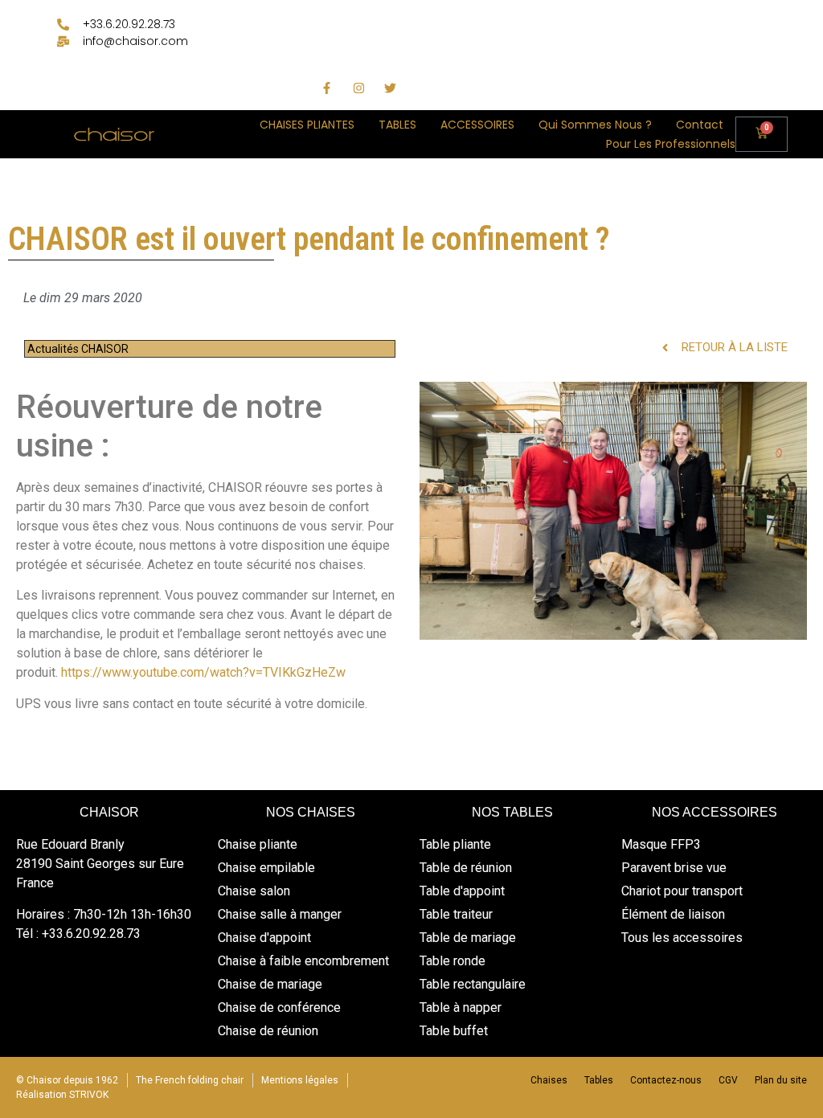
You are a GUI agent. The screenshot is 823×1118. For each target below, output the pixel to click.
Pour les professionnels (670, 144)
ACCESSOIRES (477, 125)
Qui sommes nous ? (595, 125)
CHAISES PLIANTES (307, 125)
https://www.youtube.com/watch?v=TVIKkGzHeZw (203, 672)
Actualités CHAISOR (78, 348)
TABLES (397, 125)
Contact (699, 125)
